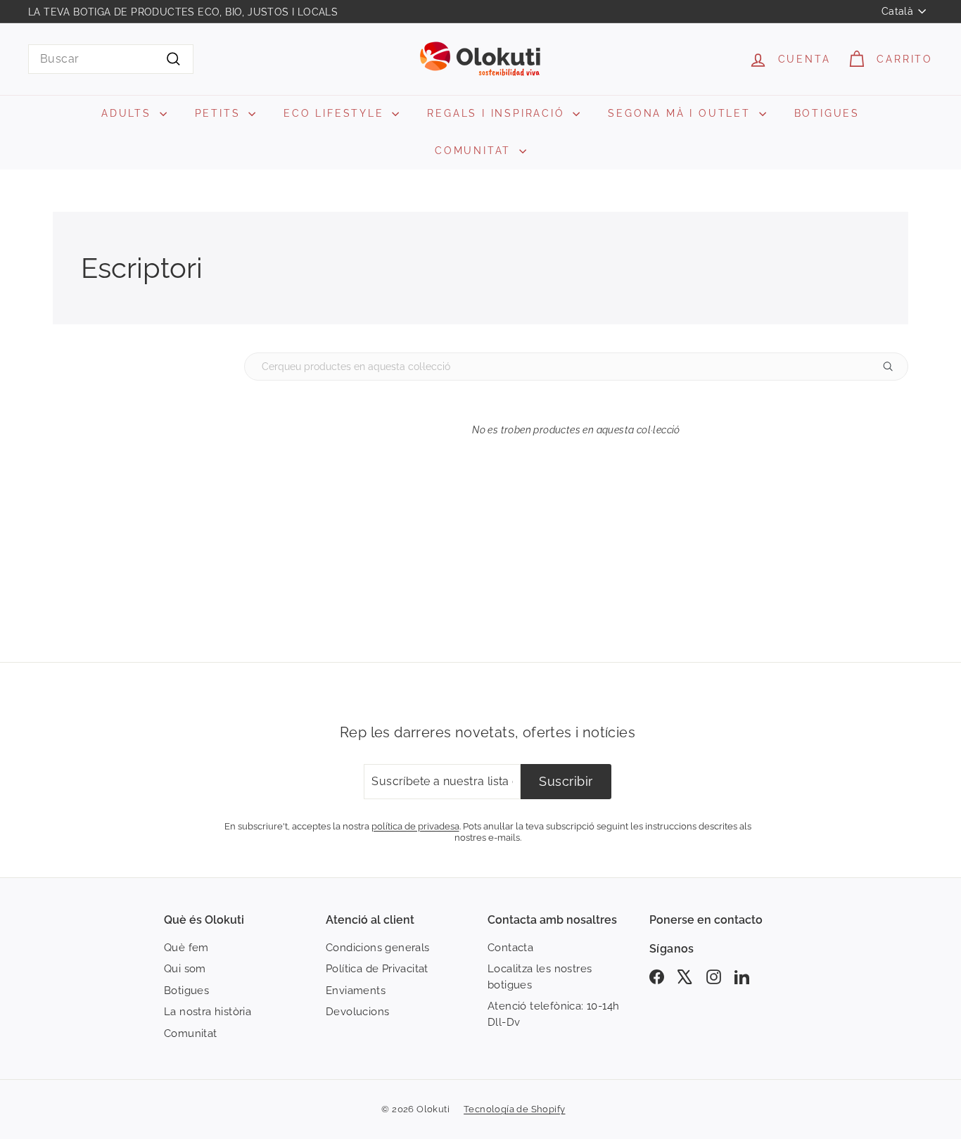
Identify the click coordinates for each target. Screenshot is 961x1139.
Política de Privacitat (377, 968)
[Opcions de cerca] (893, 366)
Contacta (510, 947)
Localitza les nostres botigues (540, 976)
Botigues (186, 990)
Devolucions (357, 1011)
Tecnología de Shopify (514, 1109)
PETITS (220, 113)
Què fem (186, 947)
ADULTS (128, 113)
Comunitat (190, 1033)
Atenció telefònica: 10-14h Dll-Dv (553, 1014)
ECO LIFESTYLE (336, 113)
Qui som (185, 968)
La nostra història (207, 1011)
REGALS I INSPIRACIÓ (498, 113)
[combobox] (110, 59)
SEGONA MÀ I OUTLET (681, 113)
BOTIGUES (827, 113)
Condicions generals (378, 947)
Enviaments (356, 990)
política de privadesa (415, 826)
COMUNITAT (475, 150)
